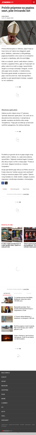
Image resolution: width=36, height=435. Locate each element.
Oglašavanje (4, 424)
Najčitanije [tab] (18, 293)
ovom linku (26, 194)
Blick (27, 58)
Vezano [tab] (29, 293)
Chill (3, 416)
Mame (3, 398)
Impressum (28, 424)
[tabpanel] (18, 320)
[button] (34, 2)
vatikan (5, 189)
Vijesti (3, 377)
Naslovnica (5, 372)
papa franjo (26, 189)
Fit (2, 407)
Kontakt (22, 424)
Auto (3, 411)
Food (3, 394)
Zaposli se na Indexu (14, 424)
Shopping (4, 390)
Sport (3, 381)
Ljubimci (4, 403)
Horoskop (4, 420)
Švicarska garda (14, 189)
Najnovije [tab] (7, 293)
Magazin (4, 385)
